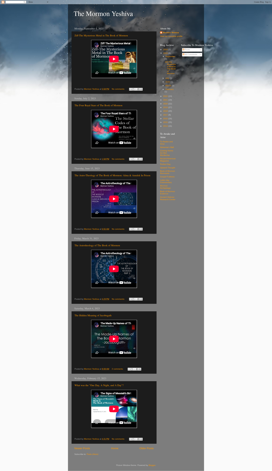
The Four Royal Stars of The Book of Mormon (98, 105)
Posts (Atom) (92, 454)
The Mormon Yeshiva (103, 13)
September (170, 56)
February (169, 89)
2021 (165, 100)
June (167, 82)
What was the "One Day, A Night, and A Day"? (99, 385)
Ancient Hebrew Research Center (167, 198)
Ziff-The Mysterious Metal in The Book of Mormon (101, 35)
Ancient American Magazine (168, 160)
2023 (165, 53)
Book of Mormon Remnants (167, 172)
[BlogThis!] (133, 89)
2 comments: (118, 369)
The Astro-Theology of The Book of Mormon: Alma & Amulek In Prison (112, 175)
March (168, 86)
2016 (165, 119)
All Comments (190, 54)
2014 (165, 126)
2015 (165, 122)
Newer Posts (82, 448)
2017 (165, 115)
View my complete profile (171, 36)
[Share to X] (135, 89)
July (167, 78)
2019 (165, 107)
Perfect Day (165, 164)
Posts (187, 50)
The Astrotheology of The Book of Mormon (97, 245)
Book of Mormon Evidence (167, 192)
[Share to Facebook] (138, 89)
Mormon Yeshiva (171, 33)
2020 (165, 104)
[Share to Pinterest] (141, 89)
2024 (165, 50)
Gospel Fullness (167, 177)
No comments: (118, 89)
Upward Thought (167, 168)
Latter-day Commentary (166, 181)
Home (114, 448)
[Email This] (130, 89)
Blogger (152, 465)
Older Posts (146, 448)
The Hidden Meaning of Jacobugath (93, 315)
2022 (165, 96)
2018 (165, 111)
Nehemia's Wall (167, 147)
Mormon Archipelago (165, 187)
